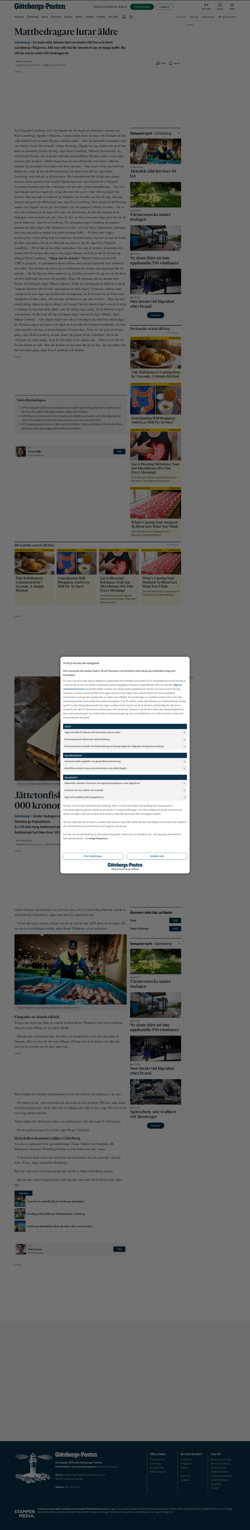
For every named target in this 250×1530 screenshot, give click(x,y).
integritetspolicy (97, 838)
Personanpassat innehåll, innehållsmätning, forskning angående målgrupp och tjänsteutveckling (113, 746)
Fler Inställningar (93, 856)
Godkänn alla (157, 856)
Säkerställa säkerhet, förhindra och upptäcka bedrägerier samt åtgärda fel (102, 783)
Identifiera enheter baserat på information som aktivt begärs (95, 768)
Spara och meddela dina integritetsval (83, 797)
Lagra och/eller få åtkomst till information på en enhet (92, 732)
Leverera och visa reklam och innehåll (83, 790)
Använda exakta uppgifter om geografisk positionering (92, 761)
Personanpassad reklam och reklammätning (87, 739)
